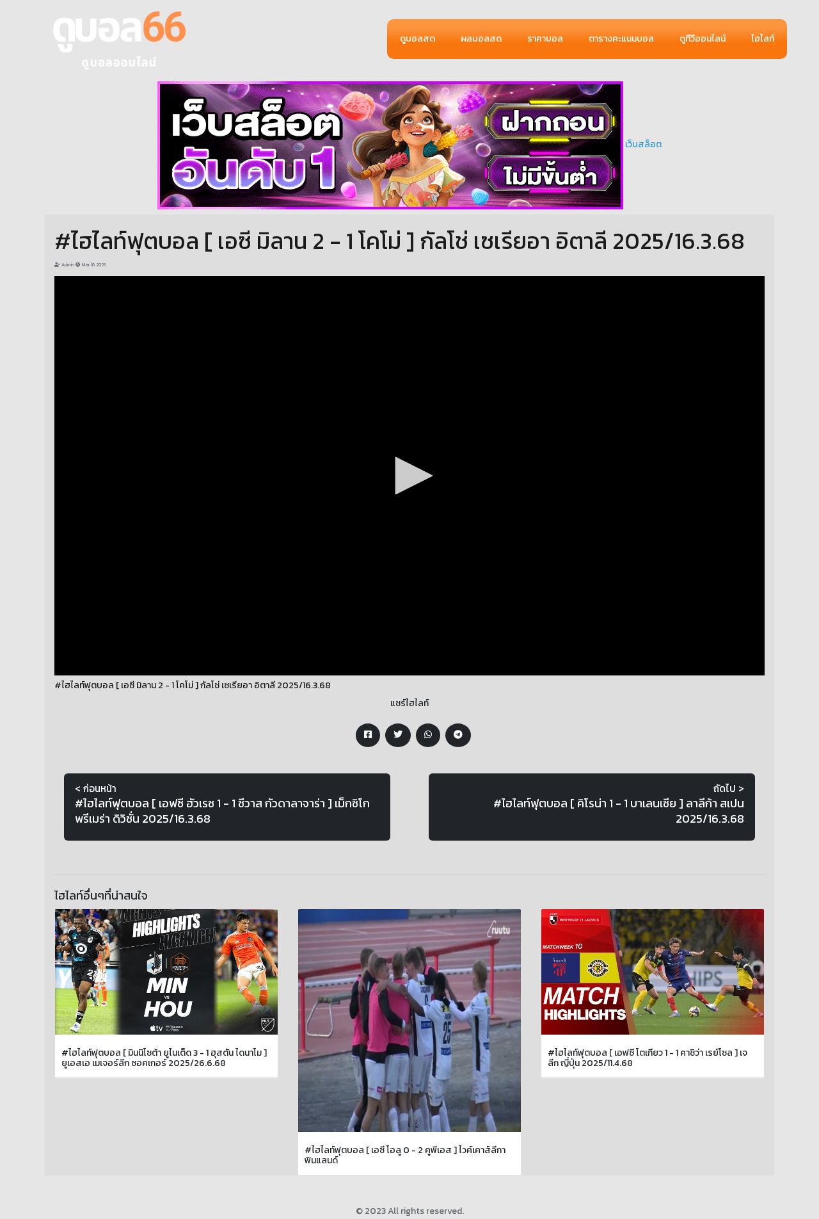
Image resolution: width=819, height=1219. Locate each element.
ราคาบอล (545, 38)
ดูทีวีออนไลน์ (703, 38)
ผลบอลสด (481, 38)
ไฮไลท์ (762, 38)
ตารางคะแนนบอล (621, 38)
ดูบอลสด (417, 38)
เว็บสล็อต (643, 144)
